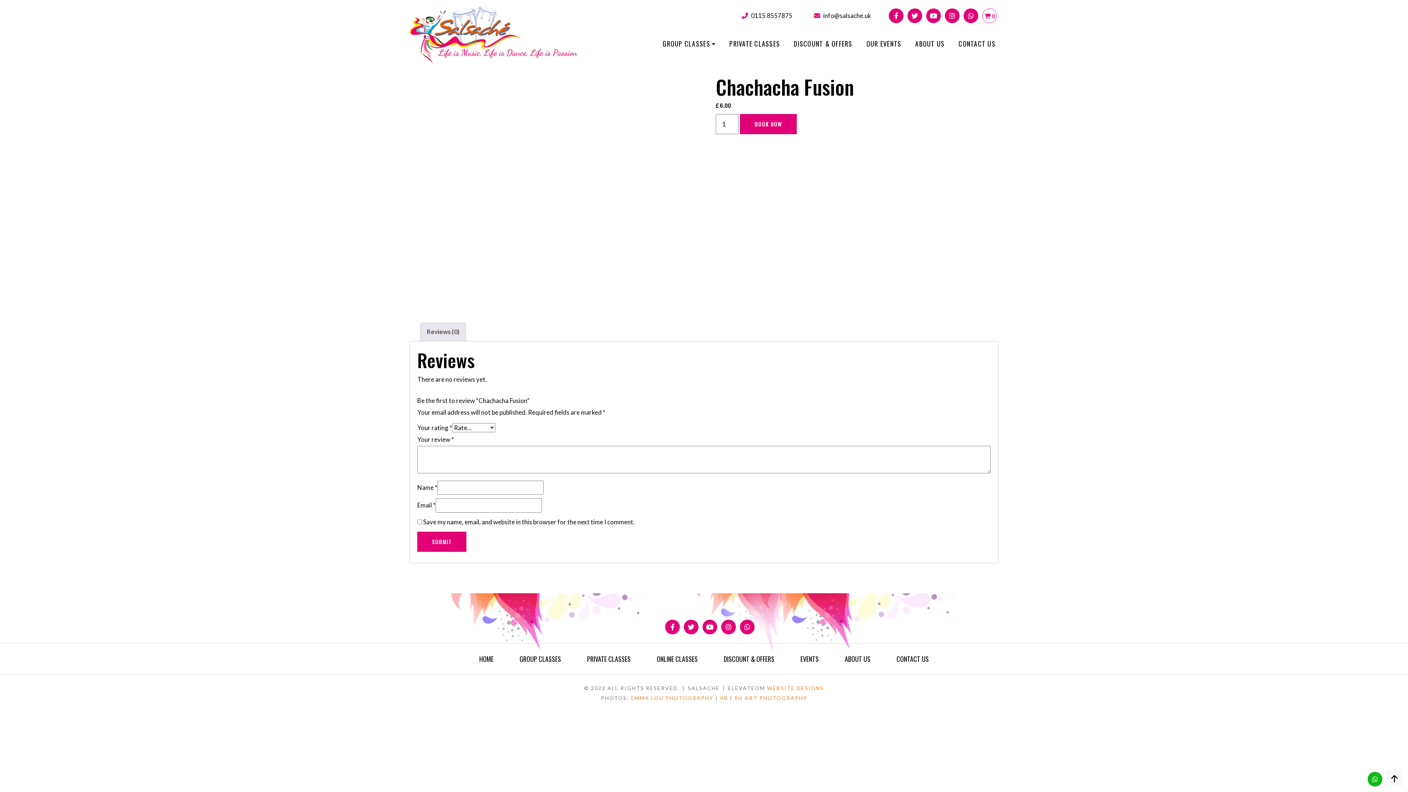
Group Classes (686, 43)
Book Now (768, 124)
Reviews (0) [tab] (443, 332)
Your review (435, 439)
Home (486, 659)
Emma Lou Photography (672, 698)
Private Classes (754, 43)
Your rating (434, 428)
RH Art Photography (770, 698)
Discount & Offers (823, 43)
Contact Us (976, 43)
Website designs (795, 688)
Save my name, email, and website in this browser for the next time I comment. (529, 522)
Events (809, 659)
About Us (930, 43)
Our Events (884, 43)
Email (426, 505)
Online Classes (677, 659)
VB (724, 698)
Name (427, 487)
